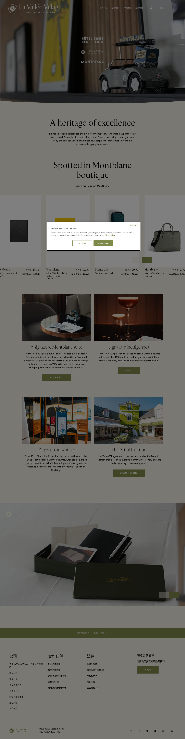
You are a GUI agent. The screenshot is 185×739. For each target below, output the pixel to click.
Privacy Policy (110, 235)
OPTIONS (82, 243)
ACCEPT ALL (103, 243)
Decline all (134, 225)
